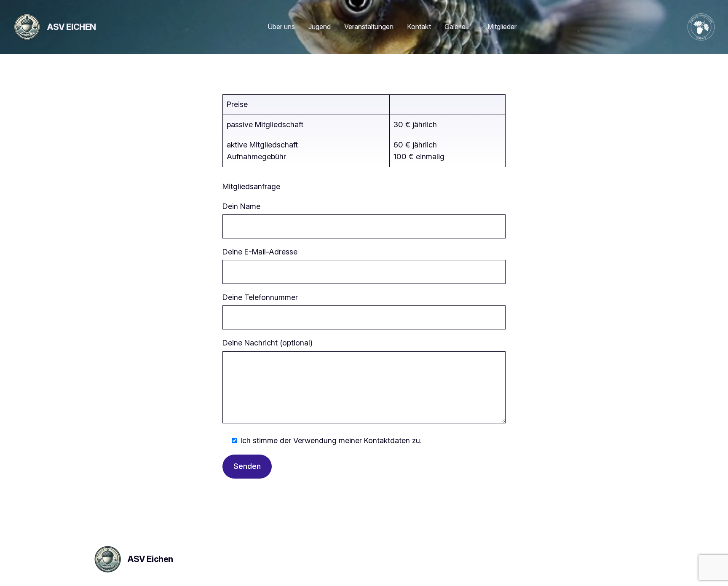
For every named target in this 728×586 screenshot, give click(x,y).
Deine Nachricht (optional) (267, 342)
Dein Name (241, 206)
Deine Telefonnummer (260, 297)
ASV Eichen (71, 27)
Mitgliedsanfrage (251, 186)
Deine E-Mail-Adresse (259, 251)
